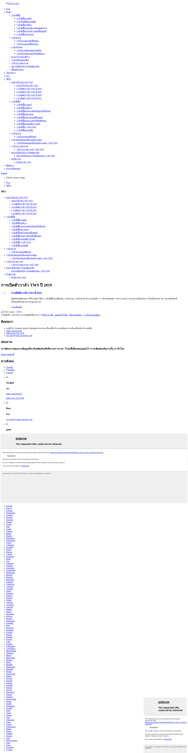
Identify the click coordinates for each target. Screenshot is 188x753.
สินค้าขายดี (48, 315)
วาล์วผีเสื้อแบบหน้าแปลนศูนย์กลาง (31, 28)
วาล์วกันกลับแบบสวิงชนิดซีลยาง (30, 54)
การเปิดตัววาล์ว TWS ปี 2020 (29, 95)
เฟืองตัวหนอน (17, 69)
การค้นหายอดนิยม (91, 315)
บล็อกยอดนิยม (75, 315)
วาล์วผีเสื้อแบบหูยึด (24, 130)
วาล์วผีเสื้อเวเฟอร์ (24, 18)
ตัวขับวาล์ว (16, 159)
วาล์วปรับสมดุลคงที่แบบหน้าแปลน (26, 140)
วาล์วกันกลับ (17, 47)
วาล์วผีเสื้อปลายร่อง (25, 34)
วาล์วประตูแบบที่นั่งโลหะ (27, 44)
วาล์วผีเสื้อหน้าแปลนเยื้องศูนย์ (29, 117)
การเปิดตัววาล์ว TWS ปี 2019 (29, 92)
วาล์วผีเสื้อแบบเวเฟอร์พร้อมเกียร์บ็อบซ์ (33, 111)
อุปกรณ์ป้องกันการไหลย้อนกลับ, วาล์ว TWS (35, 156)
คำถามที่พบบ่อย (13, 168)
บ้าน (8, 9)
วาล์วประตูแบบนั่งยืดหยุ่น (27, 41)
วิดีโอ (8, 79)
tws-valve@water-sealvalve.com (19, 419)
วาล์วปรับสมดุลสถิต (20, 60)
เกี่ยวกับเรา (11, 73)
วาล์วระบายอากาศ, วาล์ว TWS (30, 149)
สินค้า (8, 12)
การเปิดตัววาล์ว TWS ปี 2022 (29, 98)
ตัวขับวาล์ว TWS (23, 162)
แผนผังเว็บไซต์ (60, 315)
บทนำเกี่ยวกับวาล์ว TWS (22, 82)
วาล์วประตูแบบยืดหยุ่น (26, 137)
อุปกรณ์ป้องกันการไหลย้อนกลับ (25, 66)
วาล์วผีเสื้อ (15, 15)
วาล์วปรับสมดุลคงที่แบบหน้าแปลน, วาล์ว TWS (37, 143)
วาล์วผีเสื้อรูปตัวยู (23, 25)
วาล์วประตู (16, 38)
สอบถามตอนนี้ (7, 354)
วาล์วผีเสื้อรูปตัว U (24, 108)
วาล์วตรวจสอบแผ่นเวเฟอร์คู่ (28, 50)
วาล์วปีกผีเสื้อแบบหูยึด (26, 22)
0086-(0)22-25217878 (15, 398)
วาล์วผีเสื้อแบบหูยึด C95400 (28, 124)
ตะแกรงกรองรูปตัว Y (20, 57)
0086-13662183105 (14, 394)
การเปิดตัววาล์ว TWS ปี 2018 (29, 89)
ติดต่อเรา (10, 165)
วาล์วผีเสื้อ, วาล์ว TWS (26, 127)
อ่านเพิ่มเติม (16, 307)
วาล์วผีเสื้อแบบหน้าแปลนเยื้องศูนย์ (31, 31)
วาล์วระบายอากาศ (19, 63)
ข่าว (8, 76)
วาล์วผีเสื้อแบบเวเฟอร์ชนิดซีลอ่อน (31, 121)
